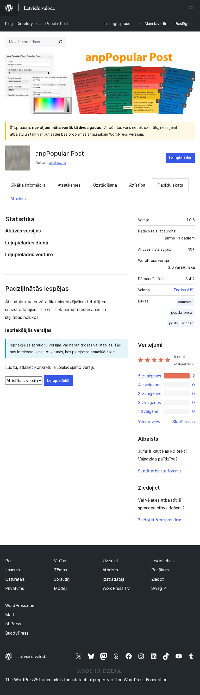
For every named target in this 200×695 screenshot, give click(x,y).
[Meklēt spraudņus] (60, 42)
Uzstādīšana (105, 185)
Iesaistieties (162, 560)
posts (173, 323)
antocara (57, 162)
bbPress (13, 623)
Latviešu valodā (32, 656)
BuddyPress (16, 633)
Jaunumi (13, 569)
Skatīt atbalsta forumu (159, 470)
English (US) (184, 290)
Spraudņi (62, 579)
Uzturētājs (15, 579)
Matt (10, 614)
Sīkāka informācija (28, 185)
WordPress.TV (116, 588)
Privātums (14, 588)
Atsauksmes (69, 185)
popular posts (182, 312)
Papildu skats (170, 185)
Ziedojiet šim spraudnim (160, 519)
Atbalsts (18, 198)
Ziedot (157, 579)
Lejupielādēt (180, 158)
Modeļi (60, 588)
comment (185, 302)
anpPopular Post (59, 153)
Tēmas (60, 569)
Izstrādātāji (113, 579)
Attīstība (137, 185)
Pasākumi (160, 569)
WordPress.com (20, 605)
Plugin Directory (19, 23)
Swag (159, 588)
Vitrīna (60, 560)
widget (187, 323)
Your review (149, 421)
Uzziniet (110, 560)
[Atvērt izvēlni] (191, 8)
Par (8, 560)
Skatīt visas (183, 421)
